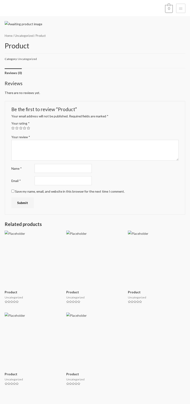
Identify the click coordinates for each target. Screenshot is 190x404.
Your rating (20, 123)
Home (9, 36)
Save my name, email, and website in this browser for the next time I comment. (70, 191)
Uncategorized (24, 36)
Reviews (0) (13, 73)
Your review (20, 137)
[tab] (13, 72)
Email (16, 181)
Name (16, 168)
